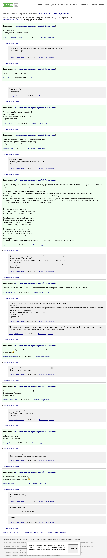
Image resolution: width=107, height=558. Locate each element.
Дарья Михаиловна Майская (12, 37)
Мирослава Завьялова (10, 356)
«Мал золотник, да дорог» (54, 13)
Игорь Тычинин (8, 78)
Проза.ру (77, 539)
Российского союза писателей (52, 555)
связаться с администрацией (24, 548)
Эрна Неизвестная (9, 245)
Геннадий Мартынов (10, 292)
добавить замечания (11, 43)
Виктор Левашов (9, 443)
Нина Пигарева (8, 148)
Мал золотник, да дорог (25, 26)
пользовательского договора (87, 542)
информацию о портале (10, 548)
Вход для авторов (97, 5)
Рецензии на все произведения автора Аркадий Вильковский (43, 532)
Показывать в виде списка (12, 20)
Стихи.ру (69, 539)
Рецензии (61, 5)
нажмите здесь (56, 551)
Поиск (68, 5)
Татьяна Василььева (10, 400)
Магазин (76, 5)
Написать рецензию (10, 532)
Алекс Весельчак (9, 483)
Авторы (40, 5)
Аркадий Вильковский (46, 26)
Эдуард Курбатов (9, 123)
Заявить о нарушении (47, 37)
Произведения (50, 5)
